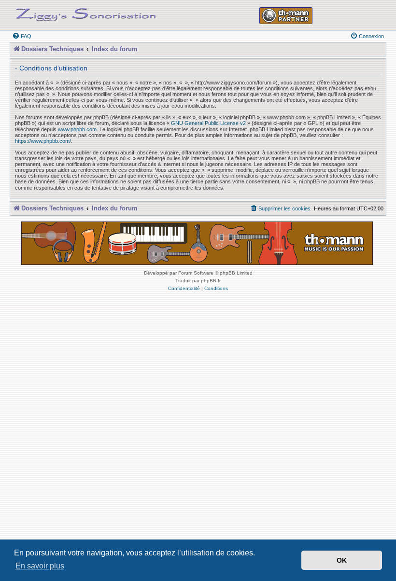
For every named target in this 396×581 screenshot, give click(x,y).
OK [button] (342, 560)
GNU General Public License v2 (208, 123)
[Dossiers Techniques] (86, 12)
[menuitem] (21, 36)
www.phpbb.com (77, 129)
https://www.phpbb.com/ (43, 141)
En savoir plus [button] (39, 566)
